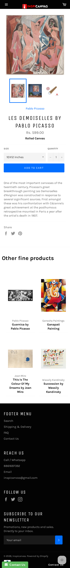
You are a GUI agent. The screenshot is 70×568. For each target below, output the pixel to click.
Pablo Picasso (35, 108)
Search (8, 421)
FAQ (6, 432)
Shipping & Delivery (17, 426)
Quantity (53, 148)
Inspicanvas (19, 556)
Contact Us (11, 438)
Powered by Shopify (37, 556)
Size (6, 148)
